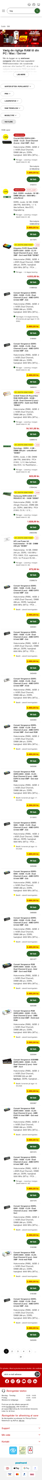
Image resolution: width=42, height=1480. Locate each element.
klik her (21, 1420)
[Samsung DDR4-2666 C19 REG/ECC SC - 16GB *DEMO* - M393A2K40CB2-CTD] (7, 494)
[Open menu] (3, 10)
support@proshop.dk (11, 1409)
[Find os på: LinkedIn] (35, 1381)
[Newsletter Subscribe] (37, 1374)
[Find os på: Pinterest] (29, 1381)
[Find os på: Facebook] (7, 1381)
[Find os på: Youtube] (24, 1381)
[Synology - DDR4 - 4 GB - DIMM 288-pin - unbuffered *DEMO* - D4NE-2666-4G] (7, 446)
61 (21, 1356)
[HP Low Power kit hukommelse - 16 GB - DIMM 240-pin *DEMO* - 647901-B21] (7, 539)
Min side (6, 1434)
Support (6, 1428)
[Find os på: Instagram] (12, 1381)
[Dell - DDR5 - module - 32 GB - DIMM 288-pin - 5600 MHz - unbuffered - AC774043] (7, 197)
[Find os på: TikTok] (18, 1381)
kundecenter (10, 1406)
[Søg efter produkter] (37, 10)
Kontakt (5, 1441)
